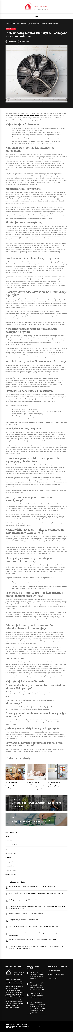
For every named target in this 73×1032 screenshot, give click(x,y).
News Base (26, 1026)
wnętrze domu (10, 28)
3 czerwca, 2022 (12, 782)
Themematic (10, 1028)
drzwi (7, 836)
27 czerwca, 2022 (55, 782)
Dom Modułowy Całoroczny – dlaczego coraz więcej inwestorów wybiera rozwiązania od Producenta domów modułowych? (36, 947)
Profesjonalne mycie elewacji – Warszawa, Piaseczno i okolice (28, 900)
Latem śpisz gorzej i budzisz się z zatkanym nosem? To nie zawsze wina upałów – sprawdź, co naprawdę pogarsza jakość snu (38, 907)
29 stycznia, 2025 (34, 782)
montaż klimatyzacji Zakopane (28, 115)
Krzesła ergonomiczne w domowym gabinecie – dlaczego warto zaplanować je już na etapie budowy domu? (37, 934)
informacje (9, 841)
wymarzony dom (11, 870)
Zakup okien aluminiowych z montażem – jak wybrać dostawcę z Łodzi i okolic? (33, 939)
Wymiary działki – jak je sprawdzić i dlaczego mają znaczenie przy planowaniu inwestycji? (36, 893)
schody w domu (10, 862)
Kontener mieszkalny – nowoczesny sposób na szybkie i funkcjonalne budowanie (33, 926)
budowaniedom (24, 41)
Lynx (23, 161)
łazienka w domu (11, 874)
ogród (7, 849)
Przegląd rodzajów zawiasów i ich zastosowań (23, 919)
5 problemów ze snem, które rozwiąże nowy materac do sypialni (35, 787)
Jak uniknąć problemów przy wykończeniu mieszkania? (15, 787)
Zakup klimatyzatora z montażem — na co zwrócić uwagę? (27, 913)
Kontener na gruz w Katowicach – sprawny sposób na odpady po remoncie (32, 886)
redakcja (8, 857)
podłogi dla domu (11, 853)
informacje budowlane (12, 845)
